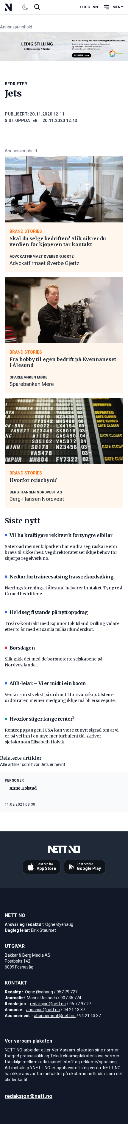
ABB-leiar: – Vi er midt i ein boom (48, 683)
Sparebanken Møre (32, 384)
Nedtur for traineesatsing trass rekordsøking (61, 577)
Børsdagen (22, 648)
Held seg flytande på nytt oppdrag (49, 612)
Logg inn (89, 7)
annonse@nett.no (43, 1009)
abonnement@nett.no (55, 1015)
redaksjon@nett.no (48, 1003)
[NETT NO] (13, 7)
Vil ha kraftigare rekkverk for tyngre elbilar (61, 535)
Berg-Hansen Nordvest (37, 499)
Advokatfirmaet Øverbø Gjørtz (44, 263)
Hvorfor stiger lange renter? (42, 719)
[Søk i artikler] (37, 7)
